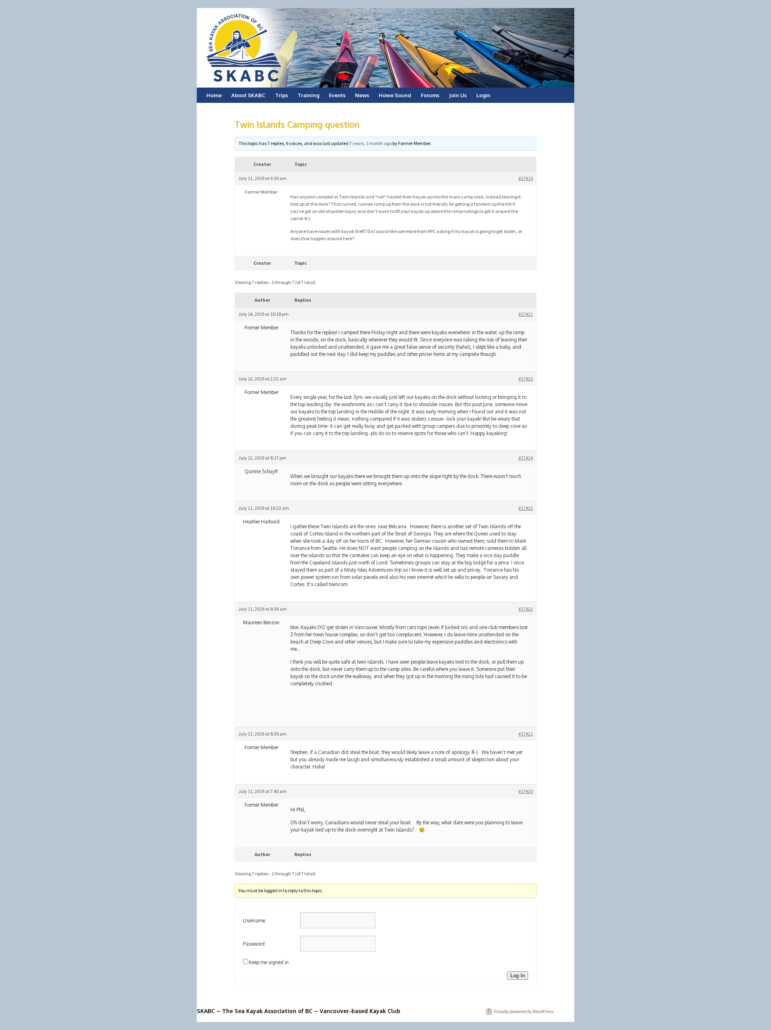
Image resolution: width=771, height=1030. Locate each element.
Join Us (458, 95)
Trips (281, 95)
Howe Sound (395, 95)
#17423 (525, 508)
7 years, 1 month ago (370, 143)
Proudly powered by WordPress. (524, 1011)
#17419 (525, 178)
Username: (254, 921)
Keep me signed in (269, 962)
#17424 (525, 458)
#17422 (525, 609)
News (362, 95)
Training (308, 95)
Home (214, 95)
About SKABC (248, 95)
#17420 (525, 791)
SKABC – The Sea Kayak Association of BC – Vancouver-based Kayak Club (298, 1011)
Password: (254, 944)
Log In (517, 976)
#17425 (525, 379)
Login (483, 95)
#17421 (525, 734)
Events (337, 95)
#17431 (525, 314)
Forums (430, 95)
